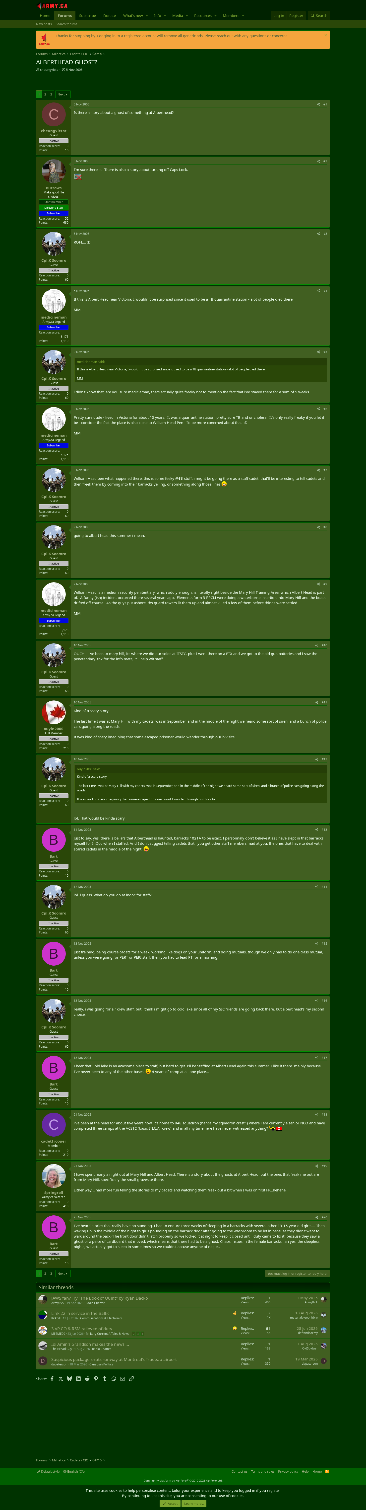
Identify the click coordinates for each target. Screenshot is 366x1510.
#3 (325, 234)
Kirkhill (56, 1318)
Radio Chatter (95, 1303)
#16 (324, 1001)
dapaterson (59, 1364)
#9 (325, 584)
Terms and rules (262, 1471)
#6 (325, 409)
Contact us (239, 1471)
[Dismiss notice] (325, 35)
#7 (325, 470)
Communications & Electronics (101, 1318)
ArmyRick (57, 1303)
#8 (325, 527)
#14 (324, 887)
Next (61, 94)
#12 (324, 759)
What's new (133, 15)
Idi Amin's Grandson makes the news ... (90, 1344)
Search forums (66, 24)
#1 (325, 104)
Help (305, 1471)
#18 (324, 1114)
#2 (325, 161)
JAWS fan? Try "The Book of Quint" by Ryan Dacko (99, 1298)
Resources (203, 15)
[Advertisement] (94, 81)
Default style (50, 1471)
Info (157, 15)
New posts (44, 24)
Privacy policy (288, 1471)
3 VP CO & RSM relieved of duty (81, 1329)
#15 (324, 943)
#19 (324, 1166)
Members (231, 15)
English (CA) (75, 1471)
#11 (324, 702)
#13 (324, 830)
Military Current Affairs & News (107, 1334)
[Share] (318, 104)
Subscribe (87, 15)
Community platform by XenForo (183, 1480)
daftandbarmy (308, 1333)
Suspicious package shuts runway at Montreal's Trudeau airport (114, 1359)
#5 (325, 352)
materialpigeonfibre (304, 1317)
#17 (324, 1058)
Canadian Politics (101, 1364)
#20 (324, 1217)
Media (177, 15)
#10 (324, 645)
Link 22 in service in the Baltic (80, 1313)
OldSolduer (310, 1348)
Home (45, 15)
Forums (65, 15)
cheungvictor (50, 69)
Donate (109, 15)
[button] (146, 15)
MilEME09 (58, 1334)
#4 (325, 291)
